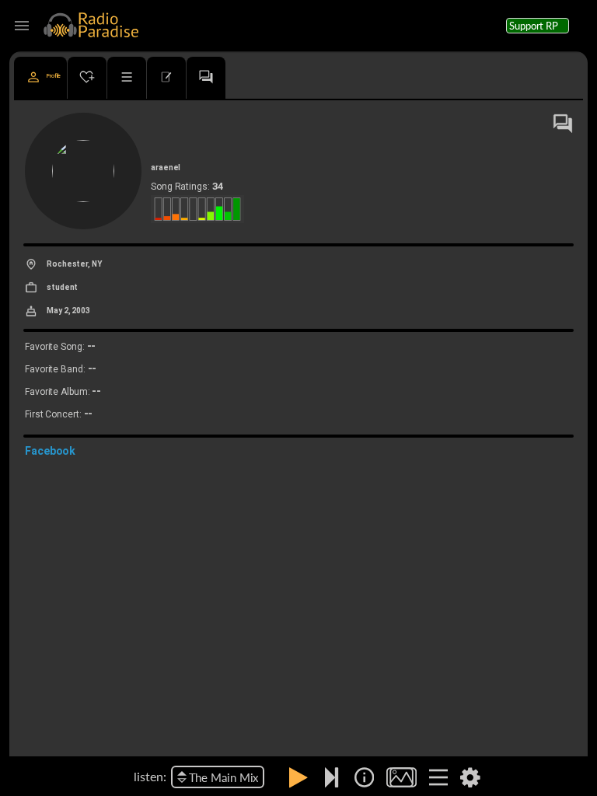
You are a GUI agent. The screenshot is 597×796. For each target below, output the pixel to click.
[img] (364, 777)
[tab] (40, 78)
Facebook (50, 451)
